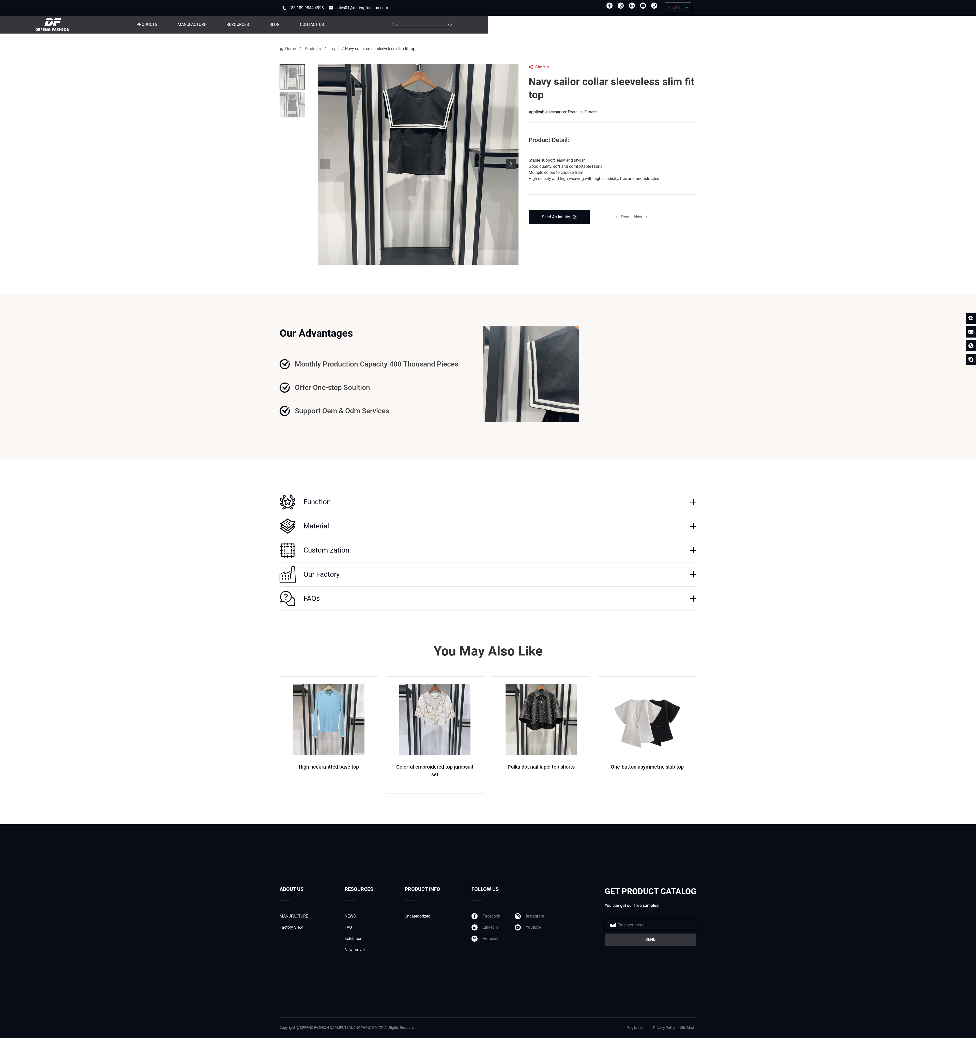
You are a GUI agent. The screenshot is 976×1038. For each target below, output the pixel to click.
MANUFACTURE (192, 24)
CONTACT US (312, 24)
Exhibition (353, 938)
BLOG (274, 24)
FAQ (348, 927)
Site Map (687, 1028)
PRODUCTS (146, 24)
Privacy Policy (664, 1028)
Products (313, 48)
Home (290, 48)
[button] (511, 164)
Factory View (291, 927)
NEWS (350, 916)
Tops (334, 48)
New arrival (355, 949)
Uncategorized (417, 916)
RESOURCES (237, 24)
